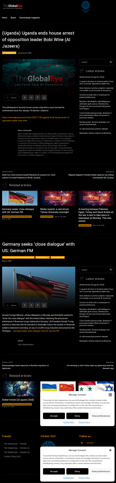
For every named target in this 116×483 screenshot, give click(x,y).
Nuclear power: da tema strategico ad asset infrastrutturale (94, 123)
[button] (110, 450)
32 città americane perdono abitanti (94, 129)
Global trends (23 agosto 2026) (92, 77)
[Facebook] (24, 97)
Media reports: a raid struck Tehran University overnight (54, 211)
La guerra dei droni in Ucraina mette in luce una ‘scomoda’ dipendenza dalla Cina (96, 82)
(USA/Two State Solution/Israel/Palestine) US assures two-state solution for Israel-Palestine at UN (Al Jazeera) (28, 176)
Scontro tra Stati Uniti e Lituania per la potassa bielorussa (95, 96)
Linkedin (90, 443)
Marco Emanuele (24, 130)
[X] (31, 97)
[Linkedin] (82, 442)
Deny (77, 471)
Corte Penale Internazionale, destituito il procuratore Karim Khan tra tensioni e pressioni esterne (95, 115)
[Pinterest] (37, 97)
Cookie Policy (68, 478)
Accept (54, 471)
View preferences (101, 471)
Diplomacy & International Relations (17, 217)
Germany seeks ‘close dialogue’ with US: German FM (18, 211)
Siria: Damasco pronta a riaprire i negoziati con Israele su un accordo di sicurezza (96, 89)
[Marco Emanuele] (9, 143)
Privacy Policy (84, 478)
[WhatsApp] (44, 97)
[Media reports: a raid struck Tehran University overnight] (58, 198)
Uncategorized (9, 53)
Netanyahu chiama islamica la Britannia (95, 133)
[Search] (111, 62)
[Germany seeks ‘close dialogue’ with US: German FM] (19, 198)
